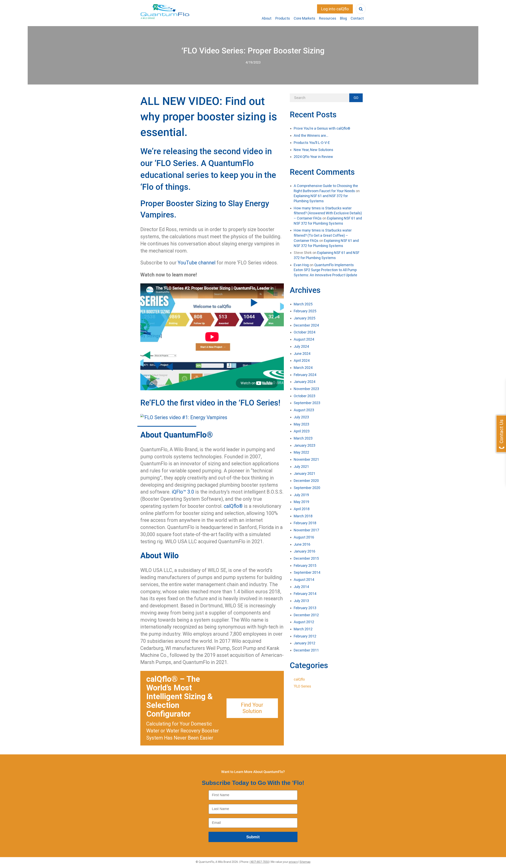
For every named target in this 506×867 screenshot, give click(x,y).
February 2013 (305, 608)
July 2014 (301, 587)
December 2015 (306, 558)
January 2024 (304, 382)
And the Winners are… (311, 135)
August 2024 (304, 339)
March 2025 (303, 304)
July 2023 (301, 417)
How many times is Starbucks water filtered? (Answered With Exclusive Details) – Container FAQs (328, 213)
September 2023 (307, 403)
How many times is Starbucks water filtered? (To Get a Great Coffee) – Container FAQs (323, 235)
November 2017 (306, 530)
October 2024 (304, 332)
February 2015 (305, 565)
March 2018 (303, 516)
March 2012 (303, 629)
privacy (293, 861)
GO (356, 98)
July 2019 (301, 495)
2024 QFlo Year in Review (313, 157)
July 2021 (301, 466)
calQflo (299, 679)
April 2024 (302, 360)
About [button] (266, 18)
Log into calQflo (335, 9)
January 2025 (304, 318)
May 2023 (301, 424)
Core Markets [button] (304, 18)
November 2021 (306, 459)
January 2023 (304, 445)
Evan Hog (301, 265)
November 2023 (306, 389)
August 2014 (304, 579)
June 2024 (302, 353)
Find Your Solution (252, 708)
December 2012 (306, 615)
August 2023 (304, 410)
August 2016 (304, 537)
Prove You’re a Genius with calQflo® (322, 128)
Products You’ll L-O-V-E (312, 143)
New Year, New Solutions (313, 150)
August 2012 (304, 622)
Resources (327, 18)
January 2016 (304, 551)
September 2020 (307, 488)
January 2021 (304, 473)
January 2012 (304, 643)
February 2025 (305, 311)
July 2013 (301, 601)
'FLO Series (302, 686)
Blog (343, 18)
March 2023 (303, 438)
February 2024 (305, 375)
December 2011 (306, 650)
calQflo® (233, 506)
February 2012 (305, 636)
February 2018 (305, 523)
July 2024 (301, 346)
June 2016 (302, 544)
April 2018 (302, 509)
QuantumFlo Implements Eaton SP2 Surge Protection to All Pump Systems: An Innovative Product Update (325, 270)
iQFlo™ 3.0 (183, 492)
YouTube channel (196, 263)
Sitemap (305, 861)
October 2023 (304, 396)
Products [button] (282, 18)
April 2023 (302, 431)
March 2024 (303, 368)
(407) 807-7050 (259, 861)
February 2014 (305, 594)
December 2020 (306, 481)
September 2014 (307, 572)
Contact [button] (357, 18)
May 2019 (301, 502)
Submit (253, 837)
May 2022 (301, 452)
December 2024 (306, 325)
